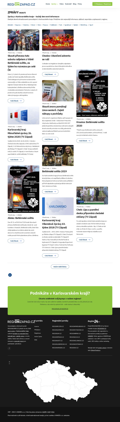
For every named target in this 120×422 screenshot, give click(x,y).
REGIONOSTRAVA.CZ (76, 344)
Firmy (80, 4)
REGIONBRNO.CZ (75, 333)
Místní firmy (83, 25)
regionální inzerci (19, 341)
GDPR (44, 412)
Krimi (39, 25)
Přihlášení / (99, 4)
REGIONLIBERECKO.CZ (59, 344)
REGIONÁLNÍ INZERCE (60, 309)
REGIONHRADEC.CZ (58, 348)
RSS (35, 340)
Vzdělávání (53, 25)
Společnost (67, 25)
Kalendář (68, 4)
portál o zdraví (102, 348)
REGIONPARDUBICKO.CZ (77, 326)
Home (48, 4)
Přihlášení (37, 330)
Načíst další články (60, 267)
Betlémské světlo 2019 (54, 171)
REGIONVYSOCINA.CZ (77, 330)
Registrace (107, 4)
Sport (91, 25)
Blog (74, 4)
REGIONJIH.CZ (57, 333)
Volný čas (26, 25)
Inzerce (36, 326)
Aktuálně (10, 25)
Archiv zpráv (38, 336)
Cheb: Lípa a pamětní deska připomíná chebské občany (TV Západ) (90, 213)
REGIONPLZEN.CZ (58, 326)
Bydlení (76, 25)
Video (62, 4)
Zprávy (54, 4)
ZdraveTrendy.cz (95, 350)
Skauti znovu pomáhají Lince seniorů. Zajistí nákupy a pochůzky (54, 110)
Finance (45, 25)
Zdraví (33, 25)
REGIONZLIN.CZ (75, 337)
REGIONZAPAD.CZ (58, 330)
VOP (49, 412)
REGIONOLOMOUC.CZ (77, 340)
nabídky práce (20, 336)
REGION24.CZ (74, 348)
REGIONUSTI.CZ (57, 340)
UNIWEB (90, 336)
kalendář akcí (11, 336)
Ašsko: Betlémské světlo (21, 218)
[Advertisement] (94, 47)
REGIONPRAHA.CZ (58, 337)
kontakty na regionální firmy (20, 333)
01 (10, 275)
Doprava (18, 25)
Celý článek (14, 101)
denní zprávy (11, 331)
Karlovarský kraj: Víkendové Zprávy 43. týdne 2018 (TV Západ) (54, 224)
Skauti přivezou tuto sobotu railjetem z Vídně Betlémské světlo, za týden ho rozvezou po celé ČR (22, 63)
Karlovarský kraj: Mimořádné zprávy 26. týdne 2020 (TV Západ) (20, 133)
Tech (60, 25)
